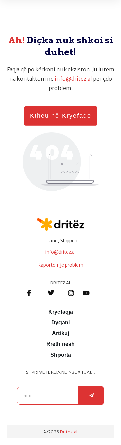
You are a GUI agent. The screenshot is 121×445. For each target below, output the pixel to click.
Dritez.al (68, 432)
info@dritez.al (73, 78)
